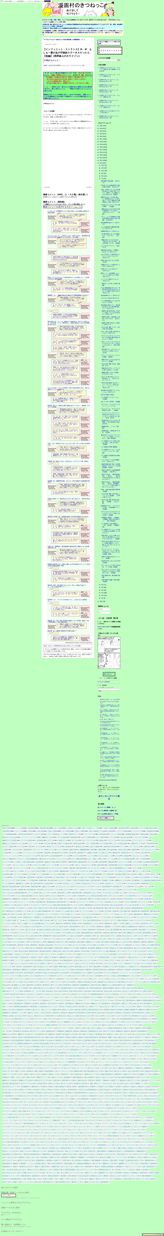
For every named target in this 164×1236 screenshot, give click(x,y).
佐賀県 (29, 1071)
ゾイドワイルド (34, 979)
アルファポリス (102, 626)
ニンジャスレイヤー (146, 1022)
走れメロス (128, 1083)
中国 (29, 831)
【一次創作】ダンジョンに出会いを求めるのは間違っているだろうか (110, 531)
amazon (116, 991)
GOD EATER (27, 972)
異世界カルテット (45, 1169)
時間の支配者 (77, 1077)
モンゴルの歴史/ (78, 899)
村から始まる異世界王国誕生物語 (124, 1077)
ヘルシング (97, 911)
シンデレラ (18, 1056)
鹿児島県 (101, 1037)
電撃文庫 (110, 862)
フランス (112, 837)
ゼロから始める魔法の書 (72, 1056)
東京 (92, 849)
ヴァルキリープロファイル (48, 1028)
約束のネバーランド (152, 1034)
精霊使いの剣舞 (153, 1172)
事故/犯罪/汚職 (44, 828)
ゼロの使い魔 (49, 843)
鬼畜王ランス (32, 1012)
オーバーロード (89, 834)
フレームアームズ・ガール (27, 1065)
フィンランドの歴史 (151, 979)
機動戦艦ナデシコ (21, 883)
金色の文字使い (128, 1179)
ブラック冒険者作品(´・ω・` (56, 834)
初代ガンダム (34, 1074)
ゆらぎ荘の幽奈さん (56, 1102)
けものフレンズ (63, 880)
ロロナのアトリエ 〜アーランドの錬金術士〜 (25, 1145)
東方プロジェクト (142, 1077)
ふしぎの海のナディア (40, 994)
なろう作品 (62, 39)
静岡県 (5, 960)
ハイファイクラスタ (107, 1126)
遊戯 (90, 1179)
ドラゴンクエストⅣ (131, 1022)
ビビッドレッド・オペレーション (105, 1062)
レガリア (103, 1068)
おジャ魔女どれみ (145, 991)
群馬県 (5, 929)
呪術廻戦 (5, 899)
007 (47, 1012)
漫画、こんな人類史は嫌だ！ (11, 917)
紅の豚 (27, 1009)
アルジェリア (125, 1102)
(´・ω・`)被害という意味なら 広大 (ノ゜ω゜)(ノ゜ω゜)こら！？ (64, 526)
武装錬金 (153, 1163)
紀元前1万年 (41, 1083)
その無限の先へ (88, 936)
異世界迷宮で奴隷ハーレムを (107, 957)
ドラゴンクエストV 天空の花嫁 (89, 874)
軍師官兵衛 (34, 886)
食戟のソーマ (117, 923)
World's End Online (128, 929)
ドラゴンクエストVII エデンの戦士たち (54, 926)
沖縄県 (21, 889)
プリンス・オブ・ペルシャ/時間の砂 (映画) (104, 1136)
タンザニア (100, 1056)
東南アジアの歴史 (63, 843)
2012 (101, 163)
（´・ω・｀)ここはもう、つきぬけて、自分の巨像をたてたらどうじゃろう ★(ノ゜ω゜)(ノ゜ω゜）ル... (72, 393)
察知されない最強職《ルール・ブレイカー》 (112, 1157)
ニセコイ (151, 1059)
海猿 (36, 1166)
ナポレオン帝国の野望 (102, 886)
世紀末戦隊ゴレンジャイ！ (30, 1148)
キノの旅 (69, 902)
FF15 (18, 972)
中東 (91, 24)
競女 (125, 1172)
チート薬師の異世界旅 (26, 1123)
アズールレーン (40, 1019)
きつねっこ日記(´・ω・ (105, 856)
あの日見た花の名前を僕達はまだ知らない (45, 1043)
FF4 (78, 1040)
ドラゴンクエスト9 (17, 1126)
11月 (102, 168)
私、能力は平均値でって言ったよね (63, 877)
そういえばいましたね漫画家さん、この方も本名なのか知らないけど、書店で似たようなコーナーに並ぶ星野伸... (65, 382)
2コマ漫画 (109, 1086)
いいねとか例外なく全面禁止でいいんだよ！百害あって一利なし (72, 246)
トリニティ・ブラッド (108, 1123)
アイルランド (102, 960)
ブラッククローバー (25, 1136)
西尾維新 (62, 871)
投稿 (101, 609)
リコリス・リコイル (49, 1068)
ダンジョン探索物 (63, 1022)
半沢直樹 (15, 1031)
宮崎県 (73, 1157)
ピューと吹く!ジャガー (56, 1132)
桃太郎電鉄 (68, 1003)
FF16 (35, 1089)
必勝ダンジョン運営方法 (61, 1160)
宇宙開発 (59, 1031)
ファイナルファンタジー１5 (92, 1132)
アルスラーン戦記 (8, 846)
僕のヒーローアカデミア (46, 892)
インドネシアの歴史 (56, 874)
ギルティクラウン (78, 976)
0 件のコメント (51, 60)
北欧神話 (50, 1151)
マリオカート (145, 1065)
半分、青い (6, 1031)
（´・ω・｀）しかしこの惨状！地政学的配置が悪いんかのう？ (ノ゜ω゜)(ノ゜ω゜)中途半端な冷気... (72, 216)
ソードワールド (102, 917)
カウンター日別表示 (104, 681)
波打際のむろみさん (25, 1166)
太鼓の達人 (153, 1154)
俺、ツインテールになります (137, 954)
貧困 (105, 1176)
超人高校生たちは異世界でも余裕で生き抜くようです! (51, 929)
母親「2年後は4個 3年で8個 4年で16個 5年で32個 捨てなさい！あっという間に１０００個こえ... (65, 475)
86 (26, 960)
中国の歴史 (150, 843)
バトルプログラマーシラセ (46, 1129)
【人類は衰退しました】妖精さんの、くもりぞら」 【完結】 (110, 235)
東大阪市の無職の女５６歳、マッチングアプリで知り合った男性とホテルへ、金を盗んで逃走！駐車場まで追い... (72, 551)
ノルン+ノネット (83, 1126)
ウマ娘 (60, 954)
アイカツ (68, 1102)
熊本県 (101, 862)
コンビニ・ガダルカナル (111, 1111)
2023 (101, 133)
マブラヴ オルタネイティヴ (148, 849)
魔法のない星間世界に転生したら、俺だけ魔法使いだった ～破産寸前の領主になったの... (110, 706)
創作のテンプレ (153, 954)
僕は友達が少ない (89, 982)
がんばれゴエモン (98, 1043)
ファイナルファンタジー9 (74, 1132)
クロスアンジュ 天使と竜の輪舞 (26, 859)
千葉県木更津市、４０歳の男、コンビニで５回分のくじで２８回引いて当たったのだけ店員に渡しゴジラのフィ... (65, 469)
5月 (102, 587)
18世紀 (123, 852)
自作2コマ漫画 (108, 828)
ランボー (37, 1068)
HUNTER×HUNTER (23, 834)
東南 (114, 24)
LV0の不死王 (6, 874)
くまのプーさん (120, 1016)
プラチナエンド (74, 1136)
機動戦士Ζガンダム (149, 914)
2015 (101, 155)
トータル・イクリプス (139, 1123)
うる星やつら (132, 1092)
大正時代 (99, 1154)
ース (154, 1145)
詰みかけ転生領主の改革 (134, 988)
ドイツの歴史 (104, 843)
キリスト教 (152, 936)
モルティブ (6, 1068)
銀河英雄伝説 (151, 831)
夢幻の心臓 (47, 948)
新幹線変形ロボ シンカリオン (92, 923)
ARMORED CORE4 (37, 1040)
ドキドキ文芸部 (153, 1123)
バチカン (5, 1025)
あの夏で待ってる (120, 1092)
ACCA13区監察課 (16, 1040)
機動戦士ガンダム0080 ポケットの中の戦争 (30, 1034)
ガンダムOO (23, 926)
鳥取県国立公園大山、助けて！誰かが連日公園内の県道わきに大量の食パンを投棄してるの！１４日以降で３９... (72, 410)
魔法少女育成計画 (90, 1037)
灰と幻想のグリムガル (69, 1034)
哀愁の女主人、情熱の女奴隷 (96, 1151)
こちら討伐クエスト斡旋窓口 (87, 1096)
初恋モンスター (24, 1151)
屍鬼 (75, 1031)
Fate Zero (124, 840)
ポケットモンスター (88, 840)
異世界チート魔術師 (101, 1080)
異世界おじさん (31, 1169)
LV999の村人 (116, 1089)
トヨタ (96, 1123)
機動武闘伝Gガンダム (91, 905)
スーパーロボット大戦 (101, 902)
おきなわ (142, 1092)
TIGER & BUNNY (137, 1012)
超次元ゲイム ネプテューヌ (130, 1176)
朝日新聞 (15, 969)
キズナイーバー (7, 1052)
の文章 (93, 1099)
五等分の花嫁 (146, 1028)
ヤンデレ (48, 1142)
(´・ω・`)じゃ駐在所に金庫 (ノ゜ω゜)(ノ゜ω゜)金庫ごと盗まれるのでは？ (64, 510)
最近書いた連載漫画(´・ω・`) (76, 39)
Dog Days (74, 917)
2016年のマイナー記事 (141, 1037)
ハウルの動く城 (7, 1062)
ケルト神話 (152, 1019)
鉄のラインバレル (142, 1179)
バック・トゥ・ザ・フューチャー (12, 1129)
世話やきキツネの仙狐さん (49, 1148)
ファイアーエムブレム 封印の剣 (106, 954)
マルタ (107, 1139)
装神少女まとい (95, 1176)
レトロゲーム (69, 896)
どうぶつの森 (86, 972)
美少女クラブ (119, 988)
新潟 (112, 932)
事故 (57, 923)
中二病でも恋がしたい (37, 942)
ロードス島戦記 (30, 920)
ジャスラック (88, 1114)
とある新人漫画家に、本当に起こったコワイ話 (15, 954)
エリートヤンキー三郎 (102, 1105)
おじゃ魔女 (152, 1092)
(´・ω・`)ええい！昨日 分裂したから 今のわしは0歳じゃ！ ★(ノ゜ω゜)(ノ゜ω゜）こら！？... (65, 348)
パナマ (80, 1062)
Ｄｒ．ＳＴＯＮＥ (37, 991)
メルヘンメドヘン (138, 1139)
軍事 (149, 942)
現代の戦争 (101, 865)
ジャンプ (42, 1056)
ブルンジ (50, 1136)
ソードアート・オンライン (29, 837)
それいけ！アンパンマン (128, 951)
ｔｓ (41, 1012)
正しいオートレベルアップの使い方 (12, 880)
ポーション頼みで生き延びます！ (62, 1139)
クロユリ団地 (80, 1108)
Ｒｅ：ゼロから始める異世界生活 (88, 920)
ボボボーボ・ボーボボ (114, 1025)
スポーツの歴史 (90, 843)
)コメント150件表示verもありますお (59, 646)
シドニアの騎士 (7, 1056)
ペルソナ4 (148, 886)
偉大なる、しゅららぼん (9, 1151)
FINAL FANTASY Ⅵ (74, 991)
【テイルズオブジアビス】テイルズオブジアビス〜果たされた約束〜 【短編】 (110, 513)
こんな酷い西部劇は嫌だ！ (110, 951)
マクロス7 (122, 954)
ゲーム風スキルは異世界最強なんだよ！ (117, 868)
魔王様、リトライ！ (16, 960)
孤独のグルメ (53, 1157)
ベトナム (137, 886)
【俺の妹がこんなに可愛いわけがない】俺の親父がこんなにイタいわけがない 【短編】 (110, 537)
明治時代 (156, 966)
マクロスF (6, 942)
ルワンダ (80, 1142)
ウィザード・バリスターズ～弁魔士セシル (14, 976)
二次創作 (137, 1068)
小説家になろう (58, 28)
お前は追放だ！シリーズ (145, 929)
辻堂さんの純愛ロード (50, 1179)
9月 (102, 173)
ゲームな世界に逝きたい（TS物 (108, 814)
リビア (24, 1028)
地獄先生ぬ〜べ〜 (66, 1074)
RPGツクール (102, 1040)
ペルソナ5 (149, 1136)
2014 (101, 157)
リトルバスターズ (21, 948)
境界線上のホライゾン (91, 1074)
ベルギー (124, 939)
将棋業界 (134, 911)
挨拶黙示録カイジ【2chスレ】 (110, 231)
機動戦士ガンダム (47, 837)
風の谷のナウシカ (107, 899)
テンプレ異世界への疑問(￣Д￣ (108, 810)
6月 (102, 584)
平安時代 (66, 985)
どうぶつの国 (69, 1099)
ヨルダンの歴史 (26, 1068)
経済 (61, 26)
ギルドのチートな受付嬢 (93, 976)
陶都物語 (5, 1012)
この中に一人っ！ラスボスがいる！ (80, 871)
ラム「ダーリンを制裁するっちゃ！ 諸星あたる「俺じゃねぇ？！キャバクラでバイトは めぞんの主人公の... (65, 362)
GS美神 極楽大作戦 (88, 1040)
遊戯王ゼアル (150, 1009)
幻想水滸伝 (24, 957)
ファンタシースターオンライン (48, 932)
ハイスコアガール (8, 923)
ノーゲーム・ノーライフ (109, 914)
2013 (101, 160)
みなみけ (5, 1102)
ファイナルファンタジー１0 (134, 979)
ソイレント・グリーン (9, 1120)
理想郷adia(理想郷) (107, 1166)
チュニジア (75, 1022)
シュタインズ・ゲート (148, 976)
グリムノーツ (130, 1108)
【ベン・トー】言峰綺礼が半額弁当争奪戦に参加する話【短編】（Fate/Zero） (110, 218)
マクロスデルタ (7, 908)
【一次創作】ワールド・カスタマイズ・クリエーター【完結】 (110, 451)
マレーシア (31, 892)
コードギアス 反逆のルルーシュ (11, 871)
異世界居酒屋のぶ (148, 932)
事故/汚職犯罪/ (85, 932)
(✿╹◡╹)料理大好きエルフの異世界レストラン (15, 911)
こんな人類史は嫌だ (62, 32)
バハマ (57, 1062)
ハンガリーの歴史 (15, 1000)
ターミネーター (84, 911)
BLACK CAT (61, 991)
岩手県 (45, 985)
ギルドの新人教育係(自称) (124, 1019)
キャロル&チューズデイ (17, 1108)
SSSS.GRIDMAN (124, 1040)
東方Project (77, 843)
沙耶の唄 (64, 1080)
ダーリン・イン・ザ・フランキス (144, 1056)
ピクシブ (25, 1132)
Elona (71, 852)
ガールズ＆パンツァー (37, 905)
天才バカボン (109, 1154)
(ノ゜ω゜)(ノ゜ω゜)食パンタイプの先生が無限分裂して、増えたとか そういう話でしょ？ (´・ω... (65, 418)
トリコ (101, 1059)
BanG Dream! (146, 969)
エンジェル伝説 (126, 1105)
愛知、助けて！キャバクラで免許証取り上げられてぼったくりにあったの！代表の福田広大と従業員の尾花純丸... (72, 520)
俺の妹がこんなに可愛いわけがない (138, 1148)
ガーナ (5, 1108)
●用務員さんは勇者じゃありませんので (13, 1016)
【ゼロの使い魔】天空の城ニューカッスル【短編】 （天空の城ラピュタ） (110, 495)
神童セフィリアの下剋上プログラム (147, 1006)
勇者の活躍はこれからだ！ (82, 966)
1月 (102, 598)
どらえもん (16, 849)
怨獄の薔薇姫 (95, 1160)
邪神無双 (117, 1179)
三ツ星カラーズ (7, 1148)
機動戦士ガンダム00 (8, 1034)
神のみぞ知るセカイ (8, 1172)
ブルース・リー (61, 1136)
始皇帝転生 (49, 1031)
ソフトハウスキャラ (24, 1120)
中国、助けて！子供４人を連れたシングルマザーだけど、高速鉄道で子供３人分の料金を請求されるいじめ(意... (72, 448)
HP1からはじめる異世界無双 (87, 1089)
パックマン (15, 1025)
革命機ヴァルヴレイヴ (77, 929)
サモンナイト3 (36, 1114)
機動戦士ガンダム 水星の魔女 (99, 1003)
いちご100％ (64, 1043)
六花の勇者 (39, 902)
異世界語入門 (58, 1169)
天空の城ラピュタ (84, 908)
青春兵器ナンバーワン (18, 1012)
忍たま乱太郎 (76, 1160)
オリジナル (91, 862)
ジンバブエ (56, 1117)
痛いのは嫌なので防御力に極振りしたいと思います (115, 942)
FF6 (118, 899)
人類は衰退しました (88, 1148)
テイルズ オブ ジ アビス (30, 856)
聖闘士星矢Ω (25, 1176)
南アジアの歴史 (86, 837)
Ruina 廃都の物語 (65, 960)
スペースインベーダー (88, 1117)
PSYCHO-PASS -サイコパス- (132, 899)
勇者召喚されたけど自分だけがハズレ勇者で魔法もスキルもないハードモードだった (121, 982)
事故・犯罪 (55, 26)
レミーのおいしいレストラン (117, 1142)
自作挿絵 (39, 840)
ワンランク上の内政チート (20, 942)
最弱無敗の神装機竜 (83, 1163)
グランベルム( (118, 1108)
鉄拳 (152, 1179)
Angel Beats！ (50, 991)
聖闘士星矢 (32, 951)
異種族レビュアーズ (92, 942)
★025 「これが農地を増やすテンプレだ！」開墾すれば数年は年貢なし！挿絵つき (110, 762)
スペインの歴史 (41, 874)
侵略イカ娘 (38, 1071)
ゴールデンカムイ (125, 1052)
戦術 (125, 1031)
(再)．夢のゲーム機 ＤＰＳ (107, 719)
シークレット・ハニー (75, 1114)
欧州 (87, 24)
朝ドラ (44, 856)
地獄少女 (78, 1074)
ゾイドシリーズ (7, 963)
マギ (106, 911)
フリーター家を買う (134, 1132)
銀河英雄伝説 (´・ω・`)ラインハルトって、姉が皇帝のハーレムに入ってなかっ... (110, 739)
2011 (101, 601)
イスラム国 (6, 877)
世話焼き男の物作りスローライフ (70, 1148)
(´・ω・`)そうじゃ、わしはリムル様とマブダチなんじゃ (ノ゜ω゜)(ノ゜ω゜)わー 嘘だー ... (66, 594)
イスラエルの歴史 (26, 840)
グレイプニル (35, 1111)
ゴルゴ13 (150, 1111)
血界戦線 (5, 1037)
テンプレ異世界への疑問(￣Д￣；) (12, 920)
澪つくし (68, 1166)
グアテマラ (91, 1108)
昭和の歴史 (80, 868)
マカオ (114, 1065)
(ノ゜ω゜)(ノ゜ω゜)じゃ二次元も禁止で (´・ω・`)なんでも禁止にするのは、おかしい (65, 335)
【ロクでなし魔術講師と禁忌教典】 (20, 1043)
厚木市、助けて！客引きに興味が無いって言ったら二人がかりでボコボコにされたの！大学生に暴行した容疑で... (72, 355)
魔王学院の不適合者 (99, 969)
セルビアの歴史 (83, 997)
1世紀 (62, 1012)
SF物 (146, 899)
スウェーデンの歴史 (107, 877)
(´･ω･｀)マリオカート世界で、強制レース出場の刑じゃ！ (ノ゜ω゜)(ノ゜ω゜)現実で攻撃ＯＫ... (65, 272)
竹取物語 (133, 1172)
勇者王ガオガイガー (38, 1151)
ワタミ (112, 1068)
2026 (101, 125)
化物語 (41, 880)
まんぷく (95, 892)
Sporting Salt (137, 1040)
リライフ (70, 1068)
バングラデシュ (125, 914)
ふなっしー (80, 1046)
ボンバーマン (16, 982)
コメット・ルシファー (110, 1052)
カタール (123, 960)
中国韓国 (74, 24)
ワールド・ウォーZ (74, 1145)
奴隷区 (21, 1157)
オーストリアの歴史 (48, 976)
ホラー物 (101, 1025)
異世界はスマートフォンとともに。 (85, 957)
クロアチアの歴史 (54, 1108)
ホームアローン (7, 1139)
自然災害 (111, 865)
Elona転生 (51, 880)
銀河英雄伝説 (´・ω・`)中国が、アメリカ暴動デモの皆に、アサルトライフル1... (110, 734)
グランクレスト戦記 (94, 1052)
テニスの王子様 (130, 997)
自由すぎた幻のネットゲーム (136, 957)
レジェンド (48, 982)
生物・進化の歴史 (148, 1166)
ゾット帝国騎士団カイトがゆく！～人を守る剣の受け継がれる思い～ (68, 1120)
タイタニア (46, 979)
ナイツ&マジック (138, 945)
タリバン (122, 1120)
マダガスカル (133, 1065)
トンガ (120, 1022)
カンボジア (142, 936)
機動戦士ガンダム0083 (9, 1080)
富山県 (90, 948)
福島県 (107, 923)
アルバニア (136, 1102)
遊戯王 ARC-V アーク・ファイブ (11, 991)
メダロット (125, 1139)
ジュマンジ (63, 997)
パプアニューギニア (116, 979)
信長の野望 (48, 1071)
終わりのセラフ (138, 948)
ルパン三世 (62, 849)
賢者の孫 (59, 902)
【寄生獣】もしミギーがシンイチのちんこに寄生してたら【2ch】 (110, 351)
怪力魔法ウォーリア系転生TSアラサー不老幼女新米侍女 (134, 966)
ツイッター (39, 1123)
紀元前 (38, 862)
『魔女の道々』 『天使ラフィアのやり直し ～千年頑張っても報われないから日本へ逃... (110, 716)
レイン (94, 1068)
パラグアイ (89, 1062)
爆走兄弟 (88, 1166)
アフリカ (100, 24)
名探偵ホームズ (53, 1074)
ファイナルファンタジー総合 (32, 852)
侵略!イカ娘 (121, 1148)
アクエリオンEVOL (143, 1046)
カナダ (57, 883)
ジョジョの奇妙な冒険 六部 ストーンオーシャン (16, 1117)
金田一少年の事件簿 (8, 945)
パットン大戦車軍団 (68, 1062)
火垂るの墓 (114, 1003)
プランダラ (6, 982)
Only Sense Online (135, 1089)
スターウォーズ (121, 877)
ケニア (67, 954)
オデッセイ (128, 1049)
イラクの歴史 (107, 874)
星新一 (120, 932)
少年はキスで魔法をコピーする (145, 1157)
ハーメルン (16, 852)
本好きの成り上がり (8, 889)
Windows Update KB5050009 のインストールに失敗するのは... (109, 722)
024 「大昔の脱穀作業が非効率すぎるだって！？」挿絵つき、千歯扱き (110, 757)
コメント (102, 612)
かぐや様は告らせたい (21, 1096)
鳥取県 (111, 969)
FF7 (38, 889)
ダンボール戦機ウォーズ (41, 963)
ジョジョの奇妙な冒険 (120, 843)
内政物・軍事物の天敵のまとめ (62, 966)
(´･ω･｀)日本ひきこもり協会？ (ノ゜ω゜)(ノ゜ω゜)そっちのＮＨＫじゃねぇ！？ (64, 579)
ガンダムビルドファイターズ (64, 886)
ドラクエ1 (5, 1126)
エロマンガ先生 (34, 976)
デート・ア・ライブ (89, 1059)
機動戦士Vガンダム (132, 932)
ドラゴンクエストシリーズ (140, 840)
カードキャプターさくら (94, 868)
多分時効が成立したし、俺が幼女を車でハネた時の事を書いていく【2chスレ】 (110, 306)
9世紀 (140, 1086)
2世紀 (117, 1086)
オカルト (76, 1019)
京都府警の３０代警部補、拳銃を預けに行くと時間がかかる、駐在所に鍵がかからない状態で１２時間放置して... (72, 504)
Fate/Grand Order (58, 936)
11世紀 (100, 1086)
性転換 (86, 1160)
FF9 (49, 1089)
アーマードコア (65, 1019)
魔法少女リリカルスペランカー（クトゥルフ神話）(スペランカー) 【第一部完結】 (110, 436)
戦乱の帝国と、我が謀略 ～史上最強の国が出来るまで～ (126, 1160)
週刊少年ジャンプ (75, 834)
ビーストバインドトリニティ (11, 1132)
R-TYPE (46, 960)
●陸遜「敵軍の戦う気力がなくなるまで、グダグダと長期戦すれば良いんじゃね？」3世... (109, 776)
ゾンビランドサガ (88, 1056)
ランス (153, 877)
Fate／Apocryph (114, 905)
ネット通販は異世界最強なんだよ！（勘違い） (85, 859)
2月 (102, 595)
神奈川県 (30, 889)
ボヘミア (27, 1139)
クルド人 (43, 1108)
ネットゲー (71, 1126)
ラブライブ (38, 982)
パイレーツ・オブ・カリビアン (91, 1129)
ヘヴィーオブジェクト (92, 889)
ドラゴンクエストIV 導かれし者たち (90, 963)
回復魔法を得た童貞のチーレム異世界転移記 (120, 1151)
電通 (14, 1182)
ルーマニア (33, 1028)
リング (27, 908)
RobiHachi (113, 1040)
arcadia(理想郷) (54, 856)
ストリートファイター (136, 960)
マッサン (134, 963)
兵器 (37, 877)
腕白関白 (35, 1176)
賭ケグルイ (29, 929)
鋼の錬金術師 (136, 908)
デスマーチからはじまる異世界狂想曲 (13, 892)
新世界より (76, 923)
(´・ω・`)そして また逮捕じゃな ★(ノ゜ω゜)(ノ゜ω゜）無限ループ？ (64, 305)
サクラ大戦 (76, 954)
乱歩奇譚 (128, 1068)
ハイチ (5, 1000)
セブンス (135, 868)
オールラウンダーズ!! (148, 994)
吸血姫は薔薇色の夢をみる (150, 1000)
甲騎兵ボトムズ (111, 1034)
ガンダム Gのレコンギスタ (52, 889)
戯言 (132, 1031)
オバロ (86, 28)
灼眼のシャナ (142, 874)
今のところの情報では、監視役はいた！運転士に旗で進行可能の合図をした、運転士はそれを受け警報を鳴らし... (65, 638)
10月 (102, 170)
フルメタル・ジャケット (9, 1136)
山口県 (34, 1003)
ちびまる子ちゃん (144, 951)
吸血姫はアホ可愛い (50, 862)
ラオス (18, 908)
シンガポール (6, 979)
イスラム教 (127, 886)
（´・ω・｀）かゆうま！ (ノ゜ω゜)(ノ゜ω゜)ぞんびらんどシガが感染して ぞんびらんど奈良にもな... (65, 608)
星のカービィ (56, 1077)
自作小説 (40, 831)
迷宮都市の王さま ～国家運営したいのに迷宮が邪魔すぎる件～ (40, 917)
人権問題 (146, 1068)
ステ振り (66, 1117)
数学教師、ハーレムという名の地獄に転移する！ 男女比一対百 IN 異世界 (41, 1163)
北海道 (126, 856)
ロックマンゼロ (146, 1142)
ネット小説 (81, 65)
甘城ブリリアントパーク (132, 1166)
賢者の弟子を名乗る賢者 (9, 886)
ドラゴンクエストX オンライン (147, 997)
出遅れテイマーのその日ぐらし (11, 1074)
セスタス (134, 1117)
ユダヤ (117, 1000)
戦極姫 (15, 1163)
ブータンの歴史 (41, 1000)
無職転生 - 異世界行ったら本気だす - (98, 852)
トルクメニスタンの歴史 (107, 1022)
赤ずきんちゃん (114, 1176)
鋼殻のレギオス (46, 886)
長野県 (32, 945)
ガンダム (80, 28)
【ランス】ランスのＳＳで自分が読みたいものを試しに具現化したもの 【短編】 (110, 571)
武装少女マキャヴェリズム (42, 1080)
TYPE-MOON (148, 1040)
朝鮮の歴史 (153, 911)
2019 (101, 144)
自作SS (84, 1083)
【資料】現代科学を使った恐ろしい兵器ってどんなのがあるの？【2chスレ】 (110, 312)
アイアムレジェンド (128, 1046)
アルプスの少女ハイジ (149, 1102)
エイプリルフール (55, 1105)
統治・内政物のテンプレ (96, 831)
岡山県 (42, 1003)
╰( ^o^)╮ (46, 39)
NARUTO (23, 886)
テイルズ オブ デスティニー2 (27, 932)
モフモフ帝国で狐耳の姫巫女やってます (14, 1142)
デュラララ (77, 1059)
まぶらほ (98, 1046)
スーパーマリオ (53, 939)
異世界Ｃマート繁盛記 (117, 1080)
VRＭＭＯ (107, 991)
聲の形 (76, 1083)
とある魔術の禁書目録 (149, 862)
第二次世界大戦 (35, 883)
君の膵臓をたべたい (17, 985)
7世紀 (40, 945)
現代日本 (121, 828)
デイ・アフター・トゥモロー (72, 1123)
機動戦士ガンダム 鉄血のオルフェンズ (13, 843)
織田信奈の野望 (107, 988)
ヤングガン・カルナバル (35, 1142)
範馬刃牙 (142, 1172)
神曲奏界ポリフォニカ (105, 1172)
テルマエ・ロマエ (65, 1059)
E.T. (14, 1089)
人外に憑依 (123, 911)
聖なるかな (22, 951)
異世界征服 (6, 936)
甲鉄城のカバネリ (115, 948)
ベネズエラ (65, 932)
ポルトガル (28, 982)
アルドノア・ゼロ (99, 871)
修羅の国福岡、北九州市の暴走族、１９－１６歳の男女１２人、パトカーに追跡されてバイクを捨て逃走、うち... (72, 299)
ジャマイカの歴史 (101, 1114)
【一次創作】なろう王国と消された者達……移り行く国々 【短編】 (110, 442)
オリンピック (47, 26)
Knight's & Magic (103, 1089)
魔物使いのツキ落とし (91, 1182)
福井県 (19, 1009)
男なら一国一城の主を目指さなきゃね (13, 1169)
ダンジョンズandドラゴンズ (23, 963)
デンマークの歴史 (124, 945)
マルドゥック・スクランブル (11, 1028)
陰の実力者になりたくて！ (10, 1086)
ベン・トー (53, 1000)
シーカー (46, 1114)
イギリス (50, 840)
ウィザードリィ (124, 994)
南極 (138, 1000)
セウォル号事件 (151, 960)
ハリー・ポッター (34, 843)
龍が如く (121, 1037)
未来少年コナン (61, 942)
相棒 (137, 1169)
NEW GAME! (96, 991)
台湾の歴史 (94, 880)
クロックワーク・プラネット (77, 1052)
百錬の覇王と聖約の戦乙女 (10, 1083)
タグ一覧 (49, 28)
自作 (43, 1176)
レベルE (102, 1142)
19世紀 (29, 877)
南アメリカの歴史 (141, 859)
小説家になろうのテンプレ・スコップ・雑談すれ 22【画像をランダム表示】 (109, 69)
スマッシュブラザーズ (55, 1056)
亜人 (18, 966)
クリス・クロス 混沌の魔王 (57, 1052)
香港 (50, 1086)
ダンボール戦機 (111, 1056)
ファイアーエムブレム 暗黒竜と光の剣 (44, 1025)
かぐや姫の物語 (7, 1096)
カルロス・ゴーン (114, 871)
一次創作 (5, 849)
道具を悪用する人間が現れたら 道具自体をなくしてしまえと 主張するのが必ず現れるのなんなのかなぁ (65, 258)
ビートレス (121, 1062)
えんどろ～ (85, 1043)
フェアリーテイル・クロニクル (137, 1062)
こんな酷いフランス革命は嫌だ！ (87, 877)
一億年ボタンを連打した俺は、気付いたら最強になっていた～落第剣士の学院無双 (97, 1028)
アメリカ (66, 856)
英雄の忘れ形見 (52, 1176)
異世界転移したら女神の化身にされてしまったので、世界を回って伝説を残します (52, 1006)
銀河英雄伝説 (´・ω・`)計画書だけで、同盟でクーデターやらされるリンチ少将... (110, 744)
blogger (48, 945)
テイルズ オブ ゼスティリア (145, 917)
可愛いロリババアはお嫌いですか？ (75, 1151)
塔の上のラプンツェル (36, 1031)
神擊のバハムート (90, 1172)
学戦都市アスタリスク (70, 948)
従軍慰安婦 (39, 1160)
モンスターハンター (105, 1000)
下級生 (17, 1148)
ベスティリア (124, 1136)
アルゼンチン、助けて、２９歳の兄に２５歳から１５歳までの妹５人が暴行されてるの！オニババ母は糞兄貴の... (72, 282)
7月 (102, 178)
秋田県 (81, 988)
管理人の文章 (6, 828)
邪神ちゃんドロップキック (103, 1179)
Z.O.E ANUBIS (74, 972)
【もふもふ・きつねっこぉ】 (21, 865)
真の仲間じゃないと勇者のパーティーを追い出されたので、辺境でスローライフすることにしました (106, 1006)
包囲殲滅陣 (83, 849)
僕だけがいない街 (119, 1071)
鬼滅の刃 (72, 849)
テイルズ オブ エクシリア (10, 1059)
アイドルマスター (129, 889)
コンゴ (13, 1022)
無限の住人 (81, 1080)
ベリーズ (92, 1065)
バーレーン (76, 1129)
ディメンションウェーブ (53, 1123)
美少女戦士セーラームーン (10, 1176)
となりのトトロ (40, 1099)
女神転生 (57, 948)
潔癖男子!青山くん (57, 1166)
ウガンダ (135, 994)
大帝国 (5, 957)
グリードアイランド (39, 849)
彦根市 (75, 985)
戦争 (46, 852)
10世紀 (92, 1086)
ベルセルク (6, 868)
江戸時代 (46, 877)
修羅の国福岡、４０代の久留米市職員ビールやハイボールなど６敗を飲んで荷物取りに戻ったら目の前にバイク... (65, 316)
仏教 (78, 982)
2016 (101, 152)
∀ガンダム (153, 923)
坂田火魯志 (56, 1154)
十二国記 (5, 852)
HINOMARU (71, 1089)
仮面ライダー (19, 1071)
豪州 (121, 24)
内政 (70, 28)
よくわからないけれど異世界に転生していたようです (17, 1019)
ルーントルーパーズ (82, 1068)
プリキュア (86, 1136)
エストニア (67, 1105)
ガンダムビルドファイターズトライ (138, 892)
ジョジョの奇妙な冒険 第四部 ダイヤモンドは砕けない (31, 896)
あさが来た (108, 1092)
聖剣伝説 (121, 957)
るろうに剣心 (70, 994)
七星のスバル (127, 1028)
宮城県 (82, 948)
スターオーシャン (23, 1022)
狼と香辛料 (97, 908)
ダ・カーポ (55, 963)
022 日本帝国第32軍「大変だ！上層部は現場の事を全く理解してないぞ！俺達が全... (110, 771)
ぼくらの (119, 1099)
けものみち (121, 1043)
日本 (82, 24)
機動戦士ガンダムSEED (9, 840)
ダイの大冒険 (115, 917)
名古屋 (24, 1031)
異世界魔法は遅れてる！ (105, 1169)
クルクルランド (32, 1108)
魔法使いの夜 (71, 1086)
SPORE (126, 1012)
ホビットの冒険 (103, 1065)
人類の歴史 (26, 966)
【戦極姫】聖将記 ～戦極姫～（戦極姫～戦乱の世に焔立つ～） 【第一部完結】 (110, 519)
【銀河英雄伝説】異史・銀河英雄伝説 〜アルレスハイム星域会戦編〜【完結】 (110, 465)
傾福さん (107, 1071)
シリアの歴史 (31, 880)
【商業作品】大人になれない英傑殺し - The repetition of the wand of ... (110, 422)
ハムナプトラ (36, 1062)
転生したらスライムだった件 (111, 889)
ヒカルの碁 (143, 877)
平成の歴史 (6, 831)
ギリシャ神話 (6, 939)
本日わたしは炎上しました (103, 1077)
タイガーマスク (95, 1120)
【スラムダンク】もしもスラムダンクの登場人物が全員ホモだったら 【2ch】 (110, 337)
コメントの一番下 (153, 1234)
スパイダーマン (36, 1022)
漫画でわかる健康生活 (128, 926)
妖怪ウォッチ (6, 1003)
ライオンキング (59, 1142)
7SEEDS (5, 1040)
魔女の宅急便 (59, 1086)
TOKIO (143, 923)
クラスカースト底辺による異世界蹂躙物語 (115, 976)
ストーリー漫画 (116, 834)
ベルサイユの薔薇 (137, 1136)
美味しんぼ (124, 908)
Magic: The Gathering (50, 972)
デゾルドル (87, 1123)
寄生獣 (26, 1003)
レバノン (5, 865)
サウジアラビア (7, 896)
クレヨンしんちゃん (62, 859)
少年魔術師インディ (143, 1074)
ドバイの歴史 (57, 979)
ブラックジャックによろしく (47, 1065)
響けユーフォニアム (25, 1182)
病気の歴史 (76, 892)
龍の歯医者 (104, 1182)
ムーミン (115, 1139)
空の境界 (117, 1172)
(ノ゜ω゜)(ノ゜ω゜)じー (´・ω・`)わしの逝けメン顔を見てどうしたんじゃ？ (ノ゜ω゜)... (65, 541)
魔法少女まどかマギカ (46, 859)
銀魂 (76, 951)
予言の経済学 (73, 926)
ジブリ (30, 874)
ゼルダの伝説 (35, 926)
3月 (102, 593)
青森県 (88, 969)
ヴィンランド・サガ (65, 1028)
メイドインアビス (8, 948)
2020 (101, 141)
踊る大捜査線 (146, 1176)
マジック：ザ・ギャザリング (132, 1025)
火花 (72, 1080)
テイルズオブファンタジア (84, 886)
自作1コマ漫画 (80, 831)
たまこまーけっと (27, 1099)
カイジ (122, 892)
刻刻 (43, 1074)
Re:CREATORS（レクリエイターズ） (13, 1092)
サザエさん (90, 945)
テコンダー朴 (118, 997)
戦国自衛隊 (6, 1163)
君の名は (5, 985)
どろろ (28, 994)
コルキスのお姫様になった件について (90, 1111)
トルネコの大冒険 (124, 1123)
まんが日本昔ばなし (147, 1099)
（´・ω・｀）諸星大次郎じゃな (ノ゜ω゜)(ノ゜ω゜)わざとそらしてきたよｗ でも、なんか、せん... (65, 375)
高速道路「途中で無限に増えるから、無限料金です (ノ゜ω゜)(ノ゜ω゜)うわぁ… (65, 455)
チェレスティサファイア (9, 1123)
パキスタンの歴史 (56, 896)
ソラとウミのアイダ (39, 1120)
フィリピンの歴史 (72, 874)
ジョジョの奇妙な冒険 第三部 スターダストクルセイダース (48, 868)
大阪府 (98, 926)
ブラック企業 (62, 1065)
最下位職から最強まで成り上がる (125, 874)
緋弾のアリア (151, 948)
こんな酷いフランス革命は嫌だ (106, 30)
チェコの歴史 (146, 1120)
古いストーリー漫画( (104, 807)
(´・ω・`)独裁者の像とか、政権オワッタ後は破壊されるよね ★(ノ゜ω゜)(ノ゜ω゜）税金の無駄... (65, 400)
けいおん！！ (110, 1043)
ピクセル (34, 1132)
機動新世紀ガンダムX (66, 957)
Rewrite (109, 1012)
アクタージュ (113, 960)
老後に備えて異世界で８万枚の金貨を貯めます (88, 1009)
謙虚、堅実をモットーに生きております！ (101, 1083)
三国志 (137, 1028)
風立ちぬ (37, 1182)
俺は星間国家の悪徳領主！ (66, 908)
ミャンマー (91, 856)
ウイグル (31, 1105)
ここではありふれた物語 (73, 936)
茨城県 (135, 942)
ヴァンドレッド (144, 1145)
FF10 (103, 905)
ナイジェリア (116, 902)
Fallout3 (86, 991)
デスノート (77, 889)
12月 (102, 165)
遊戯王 (100, 849)
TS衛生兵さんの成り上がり (44, 1092)
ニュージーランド (78, 939)
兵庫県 (143, 883)
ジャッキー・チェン (50, 997)
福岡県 (5, 914)
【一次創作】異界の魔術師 (109, 447)
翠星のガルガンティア (9, 951)
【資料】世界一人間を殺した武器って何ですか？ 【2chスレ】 (110, 318)
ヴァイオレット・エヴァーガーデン (126, 1145)
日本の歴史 (110, 849)
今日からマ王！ (7, 1071)
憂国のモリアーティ (42, 1077)
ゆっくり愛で (43, 1102)
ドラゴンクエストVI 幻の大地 (89, 914)
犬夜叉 (90, 1080)
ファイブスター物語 (109, 1132)
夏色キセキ (82, 1154)
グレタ (126, 871)
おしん (39, 899)
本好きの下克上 (123, 849)
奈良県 (96, 932)
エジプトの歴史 (18, 877)
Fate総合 (47, 883)
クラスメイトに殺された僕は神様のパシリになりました (30, 1052)
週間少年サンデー (137, 843)
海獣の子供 (45, 1166)
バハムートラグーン (63, 1129)
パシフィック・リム (109, 1129)
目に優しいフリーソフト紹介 (124, 1169)
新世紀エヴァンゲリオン (53, 846)
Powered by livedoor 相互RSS (107, 780)
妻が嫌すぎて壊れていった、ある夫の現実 (110, 699)
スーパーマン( (124, 1117)
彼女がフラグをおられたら (25, 1160)
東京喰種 (49, 902)
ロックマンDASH (133, 1142)
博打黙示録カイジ (63, 892)
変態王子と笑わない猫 (69, 1154)
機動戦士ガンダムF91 (109, 1163)
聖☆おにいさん (65, 1083)
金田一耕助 (59, 1037)
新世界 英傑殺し (69, 1163)
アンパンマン (50, 954)
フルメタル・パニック (139, 856)
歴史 (74, 28)
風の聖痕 (116, 886)
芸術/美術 (74, 837)
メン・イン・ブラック (89, 1000)
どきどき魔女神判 (82, 1099)
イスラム (5, 1105)
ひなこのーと (69, 1046)
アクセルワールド (8, 1049)
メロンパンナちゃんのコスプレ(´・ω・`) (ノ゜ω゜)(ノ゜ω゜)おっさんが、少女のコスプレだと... (65, 438)
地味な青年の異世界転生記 (31, 1154)
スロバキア (113, 1117)
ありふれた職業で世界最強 (39, 911)
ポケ (35, 1139)
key (147, 1012)
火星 (57, 1034)
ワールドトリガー (60, 1145)
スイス (99, 945)
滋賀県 (115, 852)
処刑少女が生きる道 (151, 1071)
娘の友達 (43, 1157)
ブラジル (151, 865)
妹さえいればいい (32, 1157)
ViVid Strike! (59, 1092)
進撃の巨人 (148, 846)
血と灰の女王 (83, 1176)
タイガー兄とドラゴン (109, 1120)
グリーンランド (36, 997)
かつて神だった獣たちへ (38, 1096)
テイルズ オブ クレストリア (28, 1059)
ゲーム (5, 1022)
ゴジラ (124, 1111)
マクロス (67, 889)
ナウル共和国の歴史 (152, 945)
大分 (91, 1154)
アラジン (81, 994)
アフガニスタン (37, 865)
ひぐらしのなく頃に (129, 905)
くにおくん (109, 1016)
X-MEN (68, 1092)
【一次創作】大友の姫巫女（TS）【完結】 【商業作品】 (110, 525)
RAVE (54, 960)
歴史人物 (80, 942)
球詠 (96, 1166)
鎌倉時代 (150, 957)
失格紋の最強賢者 (106, 1074)
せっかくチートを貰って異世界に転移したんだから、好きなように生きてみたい (137, 1096)
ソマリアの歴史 (49, 1022)
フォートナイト (29, 1000)
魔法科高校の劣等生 (109, 846)
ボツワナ (17, 1139)
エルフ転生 (115, 1105)
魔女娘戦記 (71, 920)
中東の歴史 (103, 834)
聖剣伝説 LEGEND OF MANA (113, 1009)
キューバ (109, 1019)
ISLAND (37, 972)
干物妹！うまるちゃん (17, 1077)
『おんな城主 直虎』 (87, 917)
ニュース (64, 24)
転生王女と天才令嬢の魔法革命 (11, 1179)
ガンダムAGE (99, 1019)
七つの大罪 (70, 982)
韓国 (132, 828)
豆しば (119, 1083)
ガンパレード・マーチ (25, 902)
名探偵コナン (62, 840)
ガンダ (137, 1105)
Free (55, 1089)
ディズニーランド (65, 865)
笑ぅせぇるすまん (138, 1034)
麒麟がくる (111, 1037)
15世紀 (90, 929)
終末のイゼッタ (53, 1083)
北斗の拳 (144, 852)
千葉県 (80, 896)
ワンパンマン (59, 982)
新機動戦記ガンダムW (19, 899)
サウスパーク (137, 1052)
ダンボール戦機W (134, 1120)
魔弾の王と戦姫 (77, 1037)
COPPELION (90, 1012)
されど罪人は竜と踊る (148, 1043)
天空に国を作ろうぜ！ (123, 1154)
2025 (101, 128)
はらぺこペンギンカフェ (105, 1099)
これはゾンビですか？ (105, 1096)
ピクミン (43, 1132)
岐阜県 (66, 923)
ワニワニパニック (47, 1145)
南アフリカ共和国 (35, 948)
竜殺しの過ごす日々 (110, 908)
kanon (4, 1043)
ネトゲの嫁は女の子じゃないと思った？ (98, 939)
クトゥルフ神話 (7, 883)
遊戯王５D (49, 1037)
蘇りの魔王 (72, 1176)
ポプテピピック (44, 1139)
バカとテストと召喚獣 (139, 1126)
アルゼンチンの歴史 (110, 994)
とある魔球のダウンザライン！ (11, 1046)
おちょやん (98, 1016)
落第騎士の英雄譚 (130, 1009)
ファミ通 (121, 1132)
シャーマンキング (89, 954)
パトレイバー (26, 1025)
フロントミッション (88, 1025)
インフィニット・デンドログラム (129, 972)
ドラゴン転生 (128, 896)
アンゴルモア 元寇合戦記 (70, 1049)
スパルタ (75, 1117)
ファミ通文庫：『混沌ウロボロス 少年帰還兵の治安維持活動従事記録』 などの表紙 (109, 711)
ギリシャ (66, 899)
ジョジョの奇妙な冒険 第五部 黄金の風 (58, 905)
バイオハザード (137, 831)
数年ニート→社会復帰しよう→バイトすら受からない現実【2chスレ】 (110, 275)
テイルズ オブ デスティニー (48, 1059)
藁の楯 (63, 1176)
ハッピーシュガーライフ (22, 1062)
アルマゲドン (55, 1049)
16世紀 (86, 892)
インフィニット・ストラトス (69, 65)
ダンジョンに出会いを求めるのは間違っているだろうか (40, 871)
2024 (101, 131)
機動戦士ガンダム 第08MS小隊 (110, 985)
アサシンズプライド (22, 1049)
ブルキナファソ (39, 1136)
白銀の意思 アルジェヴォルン (150, 1080)
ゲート (123, 846)
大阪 (70, 868)
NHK (125, 1089)
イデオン (102, 1049)
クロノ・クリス (67, 1108)
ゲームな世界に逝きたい (69, 911)
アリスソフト (96, 1102)
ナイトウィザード (85, 979)
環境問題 (118, 1166)
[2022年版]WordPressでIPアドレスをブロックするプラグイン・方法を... (109, 725)
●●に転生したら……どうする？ (114, 883)
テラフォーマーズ (110, 945)
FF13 (28, 1089)
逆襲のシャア (63, 1179)
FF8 (62, 862)
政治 (101, 840)
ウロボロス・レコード (9, 926)
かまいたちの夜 (53, 1096)
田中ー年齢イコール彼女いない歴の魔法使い (91, 1034)
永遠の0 (55, 1080)
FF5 (31, 899)
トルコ (133, 877)
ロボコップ (6, 1145)
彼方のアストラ (108, 1031)
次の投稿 (88, 187)
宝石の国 (64, 1157)
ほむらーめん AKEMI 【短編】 (111, 401)
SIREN (117, 1012)
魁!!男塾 (45, 936)
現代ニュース (6, 1006)
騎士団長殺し (48, 1182)
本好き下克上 (94, 985)
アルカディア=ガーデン (110, 1102)
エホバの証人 (78, 1105)
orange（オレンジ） (95, 1092)
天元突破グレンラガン (109, 966)
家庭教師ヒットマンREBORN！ (87, 1157)
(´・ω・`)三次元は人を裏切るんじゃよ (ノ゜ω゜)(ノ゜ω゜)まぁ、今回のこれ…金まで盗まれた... (65, 559)
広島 (104, 932)
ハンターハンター (99, 28)
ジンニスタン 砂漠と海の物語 (41, 1117)
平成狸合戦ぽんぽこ (94, 1031)
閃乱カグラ (6, 1182)
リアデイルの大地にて (147, 963)
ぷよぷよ (89, 1046)
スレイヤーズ (6, 862)
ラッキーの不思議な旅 (125, 859)
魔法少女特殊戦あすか (62, 1182)
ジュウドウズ (114, 1114)
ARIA (26, 1040)
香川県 (43, 1086)
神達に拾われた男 (43, 969)
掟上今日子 (51, 1003)
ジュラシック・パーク (128, 1114)
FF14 (71, 1040)
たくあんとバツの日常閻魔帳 (11, 1099)
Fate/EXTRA (84, 951)
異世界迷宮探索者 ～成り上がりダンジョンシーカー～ (80, 1169)
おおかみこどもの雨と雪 (129, 991)
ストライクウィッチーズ (83, 902)
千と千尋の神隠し (153, 982)
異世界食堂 (127, 948)
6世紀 (132, 1086)
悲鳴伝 (33, 957)
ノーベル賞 (95, 1126)
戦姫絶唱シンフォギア (111, 926)
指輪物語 (50, 942)
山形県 (155, 1074)
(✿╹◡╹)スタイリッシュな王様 (32, 914)
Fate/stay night (125, 837)
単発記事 (26, 849)
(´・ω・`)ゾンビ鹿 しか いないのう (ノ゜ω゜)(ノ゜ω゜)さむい (65, 614)
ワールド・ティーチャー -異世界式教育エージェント (98, 1145)
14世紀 (127, 969)
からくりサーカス (89, 960)
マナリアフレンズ (80, 1139)
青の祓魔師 (24, 1086)
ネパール (115, 939)
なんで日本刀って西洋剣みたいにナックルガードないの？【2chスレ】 (110, 256)
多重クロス (43, 920)
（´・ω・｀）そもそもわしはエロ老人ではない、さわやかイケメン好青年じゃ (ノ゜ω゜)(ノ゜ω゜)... (65, 342)
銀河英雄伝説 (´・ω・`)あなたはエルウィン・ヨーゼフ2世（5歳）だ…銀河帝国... (109, 749)
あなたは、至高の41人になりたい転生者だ (39, 1016)
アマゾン (85, 1102)
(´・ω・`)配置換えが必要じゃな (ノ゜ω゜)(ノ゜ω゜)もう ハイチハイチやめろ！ (65, 223)
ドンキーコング (46, 1126)
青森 (67, 1037)
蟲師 (142, 942)
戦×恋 (105, 1160)
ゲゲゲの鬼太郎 (27, 939)
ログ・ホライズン (135, 846)
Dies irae (100, 1012)
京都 (114, 911)
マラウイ (91, 1139)
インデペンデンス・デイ (18, 1105)
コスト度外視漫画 (8, 834)
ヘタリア (72, 1065)
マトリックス (75, 1000)
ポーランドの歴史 (136, 939)
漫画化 (73, 20)
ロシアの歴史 (66, 831)
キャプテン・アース (63, 976)
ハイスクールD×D (145, 905)
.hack (129, 1037)
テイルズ (38, 846)
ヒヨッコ (140, 1129)
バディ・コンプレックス (100, 979)
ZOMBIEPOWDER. (80, 1092)
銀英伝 (91, 28)
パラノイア (122, 1129)
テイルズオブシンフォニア (89, 1022)
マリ (99, 1139)
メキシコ (135, 862)
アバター (44, 1049)
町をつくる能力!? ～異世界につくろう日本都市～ (16, 988)
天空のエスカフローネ (140, 1154)
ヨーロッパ (19, 831)
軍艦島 (140, 1009)
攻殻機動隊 (84, 985)
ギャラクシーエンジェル (20, 868)
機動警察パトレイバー (125, 1163)
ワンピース (133, 852)
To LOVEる (63, 972)
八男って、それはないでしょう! (84, 865)
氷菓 (14, 1166)
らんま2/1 (116, 1046)
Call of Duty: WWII (8, 972)
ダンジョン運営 (96, 997)
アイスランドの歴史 (110, 972)
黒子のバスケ (15, 914)
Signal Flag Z (89, 642)
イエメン (93, 1049)
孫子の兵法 (14, 957)
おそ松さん (77, 960)
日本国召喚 (141, 1031)
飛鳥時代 (34, 1086)
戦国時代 (70, 862)
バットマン (47, 1062)
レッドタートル (91, 1142)
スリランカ (77, 905)
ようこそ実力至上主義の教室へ (95, 896)
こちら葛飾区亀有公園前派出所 (149, 880)
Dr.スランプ (6, 1089)
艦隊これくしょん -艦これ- (140, 871)
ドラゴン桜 (130, 1059)
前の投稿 (47, 187)
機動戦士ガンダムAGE (28, 969)
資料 (13, 1037)
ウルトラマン (42, 1105)
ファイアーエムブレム (143, 896)
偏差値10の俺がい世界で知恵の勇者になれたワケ (87, 1071)
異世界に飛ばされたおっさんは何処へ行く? (45, 988)
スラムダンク (101, 1117)
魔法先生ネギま (80, 846)
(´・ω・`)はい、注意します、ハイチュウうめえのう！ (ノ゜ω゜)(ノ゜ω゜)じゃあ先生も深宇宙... (65, 230)
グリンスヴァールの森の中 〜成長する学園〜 (15, 1111)
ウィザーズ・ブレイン (115, 1049)
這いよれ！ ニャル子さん (78, 1179)
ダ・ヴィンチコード (125, 1056)
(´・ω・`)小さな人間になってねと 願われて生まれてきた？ (65, 492)
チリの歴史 (107, 997)
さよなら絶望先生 (133, 1043)
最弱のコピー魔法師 (50, 957)
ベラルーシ (82, 1065)
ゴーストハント (40, 939)
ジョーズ (72, 997)
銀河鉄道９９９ (22, 945)
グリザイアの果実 (140, 1019)
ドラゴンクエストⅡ (70, 979)
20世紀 (68, 846)
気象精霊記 (6, 1166)
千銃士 (59, 1151)
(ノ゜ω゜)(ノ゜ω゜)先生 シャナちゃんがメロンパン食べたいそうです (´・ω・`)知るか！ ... (65, 431)
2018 (101, 147)
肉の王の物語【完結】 (108, 394)
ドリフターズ (141, 1059)
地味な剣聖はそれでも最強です (11, 1154)
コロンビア (134, 976)
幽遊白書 (136, 914)
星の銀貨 (66, 1077)
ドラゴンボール (139, 837)
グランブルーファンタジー (61, 945)
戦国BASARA (149, 1160)
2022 (101, 136)
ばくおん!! (58, 1046)
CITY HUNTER (35, 960)
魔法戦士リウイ (76, 1182)
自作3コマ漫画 (53, 831)
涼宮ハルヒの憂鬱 (8, 859)
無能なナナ (78, 1166)
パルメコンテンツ (123, 862)
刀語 (25, 1074)
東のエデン (96, 1163)
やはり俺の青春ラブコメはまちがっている (140, 1016)
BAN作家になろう (61, 1040)
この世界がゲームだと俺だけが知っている (14, 905)
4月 (102, 590)
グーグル (16, 939)
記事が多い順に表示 (49, 24)
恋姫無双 (80, 862)
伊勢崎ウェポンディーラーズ (106, 1148)
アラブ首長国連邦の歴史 (94, 994)
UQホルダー (95, 951)
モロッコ (15, 1068)
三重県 (119, 1068)
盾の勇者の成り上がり (58, 852)
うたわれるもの (132, 883)
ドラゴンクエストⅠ (109, 963)
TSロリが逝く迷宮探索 (112, 929)
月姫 (60, 1003)
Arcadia (49, 1040)
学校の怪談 (17, 1003)
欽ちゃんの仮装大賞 (141, 1163)
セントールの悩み (146, 1117)
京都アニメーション (108, 859)
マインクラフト (149, 939)
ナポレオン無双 (129, 902)
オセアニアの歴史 (124, 865)
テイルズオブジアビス (141, 920)
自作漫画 (31, 828)
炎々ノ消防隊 (127, 985)
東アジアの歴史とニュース (90, 828)
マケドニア (123, 1065)
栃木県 (71, 942)
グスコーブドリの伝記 (104, 1108)
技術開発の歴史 (130, 834)
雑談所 (66, 28)
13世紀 (119, 969)
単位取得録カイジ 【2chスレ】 (110, 295)
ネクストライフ (59, 1126)
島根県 (82, 1031)
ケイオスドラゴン (78, 945)
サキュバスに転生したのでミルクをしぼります (15, 1114)
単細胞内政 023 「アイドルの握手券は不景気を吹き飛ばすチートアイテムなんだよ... (110, 766)
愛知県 (143, 911)
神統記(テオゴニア (8, 1009)
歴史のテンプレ (92, 899)
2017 (101, 149)
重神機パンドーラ (141, 1083)
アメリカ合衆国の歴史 (146, 828)
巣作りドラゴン (55, 985)
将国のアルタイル (129, 1074)
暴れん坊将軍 (88, 1077)
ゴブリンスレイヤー (114, 896)
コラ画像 (73, 1111)
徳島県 (49, 1160)
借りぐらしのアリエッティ (63, 1071)
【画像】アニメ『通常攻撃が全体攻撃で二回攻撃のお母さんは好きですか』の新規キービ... (110, 753)
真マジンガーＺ (124, 1034)
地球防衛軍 (45, 1154)
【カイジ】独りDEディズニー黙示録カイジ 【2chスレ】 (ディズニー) (110, 378)
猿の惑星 (147, 1003)
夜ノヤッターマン (87, 926)
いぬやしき (75, 1043)
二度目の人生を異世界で (79, 880)
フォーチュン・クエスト (9, 1065)
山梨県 (5, 1077)
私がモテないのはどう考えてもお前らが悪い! (26, 936)
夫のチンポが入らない (9, 1157)
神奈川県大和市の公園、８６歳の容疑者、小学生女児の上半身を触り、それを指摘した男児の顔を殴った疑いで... (72, 328)
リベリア (61, 1068)
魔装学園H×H (82, 1086)
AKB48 (64, 917)
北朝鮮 (143, 834)
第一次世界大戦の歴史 (93, 988)
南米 (95, 24)
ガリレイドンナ (87, 1019)
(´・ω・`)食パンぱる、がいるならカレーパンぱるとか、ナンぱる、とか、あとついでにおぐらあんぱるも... (65, 424)
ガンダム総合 (61, 837)
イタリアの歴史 (78, 856)
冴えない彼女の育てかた (135, 1071)
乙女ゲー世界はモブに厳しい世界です (44, 908)
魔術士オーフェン (131, 923)
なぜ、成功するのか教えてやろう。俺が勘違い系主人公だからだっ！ (116, 936)
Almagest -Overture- (151, 1086)
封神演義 (130, 1157)
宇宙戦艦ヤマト (106, 880)
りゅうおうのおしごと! (109, 892)
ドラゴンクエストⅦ (32, 1126)
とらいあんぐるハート (55, 1099)
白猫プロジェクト (133, 1080)
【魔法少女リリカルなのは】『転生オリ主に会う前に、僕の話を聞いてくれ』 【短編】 (110, 241)
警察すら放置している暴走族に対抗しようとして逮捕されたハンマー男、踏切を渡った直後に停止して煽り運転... (72, 626)
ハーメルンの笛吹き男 (123, 1126)
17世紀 (99, 929)
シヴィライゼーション (20, 979)
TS (30, 846)
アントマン (84, 1049)
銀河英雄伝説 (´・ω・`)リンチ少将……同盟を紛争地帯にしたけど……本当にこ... (110, 730)
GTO (62, 1089)
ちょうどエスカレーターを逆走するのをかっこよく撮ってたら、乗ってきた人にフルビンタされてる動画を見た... (72, 241)
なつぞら (48, 1046)
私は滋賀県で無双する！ (68, 988)
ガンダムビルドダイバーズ (10, 997)
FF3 (42, 1089)
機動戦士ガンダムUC (121, 880)
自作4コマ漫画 (94, 846)
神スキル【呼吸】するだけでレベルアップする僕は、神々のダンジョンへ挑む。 (39, 1172)
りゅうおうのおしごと (57, 994)
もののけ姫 (97, 972)
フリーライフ (147, 1132)
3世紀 (125, 1086)
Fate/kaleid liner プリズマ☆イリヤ (91, 883)
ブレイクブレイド (143, 902)
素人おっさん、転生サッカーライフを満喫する (45, 1009)
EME (21, 1089)
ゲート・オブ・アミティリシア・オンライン (55, 1111)
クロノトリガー (49, 914)
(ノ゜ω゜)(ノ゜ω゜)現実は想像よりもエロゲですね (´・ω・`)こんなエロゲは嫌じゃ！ (65, 289)
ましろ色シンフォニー (132, 1099)
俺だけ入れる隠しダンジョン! (42, 966)
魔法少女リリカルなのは (9, 837)
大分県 (37, 985)
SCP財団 (29, 1092)
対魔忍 (68, 1031)
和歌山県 (96, 966)
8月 (102, 176)
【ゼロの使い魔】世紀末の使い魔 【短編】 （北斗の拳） (110, 501)
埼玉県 (155, 902)
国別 (69, 24)
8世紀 (70, 1012)
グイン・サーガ (51, 865)
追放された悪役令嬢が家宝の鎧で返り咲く (30, 1037)
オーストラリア (19, 874)
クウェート (24, 997)
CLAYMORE (79, 1012)
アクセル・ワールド (8, 932)
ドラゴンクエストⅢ (139, 865)
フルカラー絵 (54, 39)
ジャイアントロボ (31, 1056)
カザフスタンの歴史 (150, 1049)
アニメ (77, 1102)
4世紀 (153, 1037)
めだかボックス (16, 1102)
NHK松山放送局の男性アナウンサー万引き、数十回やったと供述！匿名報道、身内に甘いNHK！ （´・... (65, 573)
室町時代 (117, 1074)
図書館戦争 (140, 1151)
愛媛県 (118, 1031)
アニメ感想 (35, 1049)
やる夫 (107, 1046)
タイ (118, 856)
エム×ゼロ (89, 1105)
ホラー (75, 932)
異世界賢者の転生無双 (20, 1006)
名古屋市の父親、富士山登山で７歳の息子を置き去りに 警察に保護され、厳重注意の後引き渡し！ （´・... (65, 534)
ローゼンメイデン (8, 966)
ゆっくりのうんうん (30, 1102)
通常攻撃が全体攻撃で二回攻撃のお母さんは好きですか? (55, 951)
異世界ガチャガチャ (144, 926)
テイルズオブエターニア (69, 963)
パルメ (132, 1129)
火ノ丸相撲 (49, 1034)
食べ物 (134, 880)
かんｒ (64, 1096)
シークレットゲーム (59, 1114)
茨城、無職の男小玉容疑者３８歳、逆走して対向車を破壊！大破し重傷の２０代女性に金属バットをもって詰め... (72, 486)
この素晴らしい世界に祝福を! (23, 862)
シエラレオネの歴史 (151, 1052)
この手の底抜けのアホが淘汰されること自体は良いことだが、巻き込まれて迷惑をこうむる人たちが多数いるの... (72, 264)
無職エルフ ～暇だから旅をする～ (131, 1003)
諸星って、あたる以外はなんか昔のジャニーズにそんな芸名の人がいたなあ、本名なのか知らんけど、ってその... (65, 369)
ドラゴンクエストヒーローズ (115, 1059)
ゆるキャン (154, 874)
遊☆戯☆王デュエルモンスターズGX (62, 969)
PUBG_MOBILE (149, 1089)
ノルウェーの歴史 (123, 963)
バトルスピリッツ (30, 1129)
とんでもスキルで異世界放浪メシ (33, 1046)
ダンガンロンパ (128, 917)
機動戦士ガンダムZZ (25, 1080)
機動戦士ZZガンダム (81, 1003)
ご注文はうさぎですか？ (52, 899)
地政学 (29, 985)
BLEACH (135, 969)
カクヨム (138, 1049)
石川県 (145, 1169)
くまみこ (72, 1096)
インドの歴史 (100, 837)
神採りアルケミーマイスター (73, 1172)
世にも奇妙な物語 (128, 1000)
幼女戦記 (80, 852)
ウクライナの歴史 (122, 831)
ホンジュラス (64, 1000)
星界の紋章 (6, 969)
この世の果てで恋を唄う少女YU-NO (12, 994)
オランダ (54, 911)
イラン (52, 849)
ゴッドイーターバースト (137, 1111)
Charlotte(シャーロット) (70, 883)
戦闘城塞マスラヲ (101, 948)
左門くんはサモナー (8, 1160)
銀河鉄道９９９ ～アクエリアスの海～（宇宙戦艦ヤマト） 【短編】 (112, 507)
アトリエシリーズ (37, 954)
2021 (101, 139)
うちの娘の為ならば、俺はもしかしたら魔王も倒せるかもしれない (73, 1016)
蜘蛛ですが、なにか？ (57, 920)
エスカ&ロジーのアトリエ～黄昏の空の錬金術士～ (116, 920)
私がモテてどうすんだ (27, 1083)
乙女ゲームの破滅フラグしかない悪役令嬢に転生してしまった (34, 923)
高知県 (26, 991)
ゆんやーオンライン (8, 902)
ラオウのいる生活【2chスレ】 (110, 298)
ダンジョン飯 (65, 939)
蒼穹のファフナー (16, 929)
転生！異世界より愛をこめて (32, 1179)
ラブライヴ (71, 1142)
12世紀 (55, 1012)
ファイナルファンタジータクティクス (69, 1025)
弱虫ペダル (30, 1077)
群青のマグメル (66, 1009)
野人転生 (79, 969)
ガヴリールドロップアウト (150, 1105)
